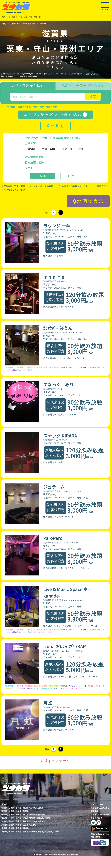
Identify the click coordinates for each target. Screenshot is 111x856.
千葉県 (26, 814)
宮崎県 (40, 831)
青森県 (4, 807)
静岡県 (33, 818)
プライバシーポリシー (100, 814)
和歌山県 (26, 821)
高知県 (26, 828)
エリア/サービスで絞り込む (55, 115)
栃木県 (11, 814)
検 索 (43, 176)
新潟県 (4, 811)
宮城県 (18, 807)
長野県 (26, 811)
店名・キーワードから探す (83, 86)
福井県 (18, 818)
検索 (92, 97)
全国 (8, 17)
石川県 (11, 818)
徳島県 (4, 828)
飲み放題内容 (33, 162)
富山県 (4, 818)
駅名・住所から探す (28, 86)
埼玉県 (18, 814)
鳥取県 (4, 824)
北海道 (4, 804)
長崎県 (18, 831)
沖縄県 (56, 831)
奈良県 (18, 821)
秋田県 (26, 807)
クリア (70, 176)
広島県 (26, 824)
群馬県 (11, 811)
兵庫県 (42, 821)
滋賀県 (4, 821)
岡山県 (18, 824)
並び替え (55, 126)
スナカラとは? (97, 804)
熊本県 (26, 831)
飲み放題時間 (33, 157)
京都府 (11, 821)
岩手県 (11, 807)
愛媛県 (18, 828)
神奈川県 (41, 814)
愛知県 (40, 818)
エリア (29, 143)
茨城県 (4, 814)
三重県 (47, 818)
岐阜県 (26, 818)
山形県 (33, 807)
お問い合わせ (96, 818)
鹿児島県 (48, 831)
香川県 (11, 828)
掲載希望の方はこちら (100, 807)
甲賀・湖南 (49, 148)
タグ (27, 168)
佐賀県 (11, 831)
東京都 (33, 814)
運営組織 (94, 811)
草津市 (32, 148)
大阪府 (35, 821)
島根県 (11, 824)
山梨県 (18, 811)
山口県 (33, 824)
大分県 (33, 831)
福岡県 (4, 831)
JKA (46, 854)
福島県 (40, 807)
